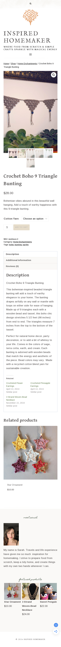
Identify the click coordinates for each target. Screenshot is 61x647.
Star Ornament (15, 484)
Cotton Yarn (11, 218)
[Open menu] (30, 54)
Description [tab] (12, 254)
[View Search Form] (30, 3)
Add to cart (21, 227)
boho (11, 245)
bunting (18, 245)
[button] (53, 74)
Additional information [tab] (18, 260)
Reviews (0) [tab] (12, 266)
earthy (26, 245)
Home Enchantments (22, 242)
